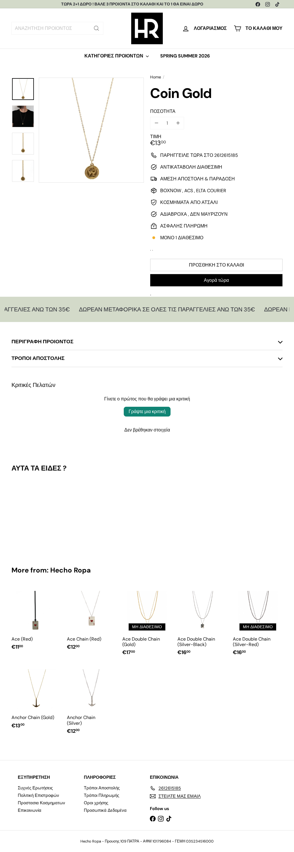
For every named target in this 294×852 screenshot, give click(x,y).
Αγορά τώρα (216, 280)
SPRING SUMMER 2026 (185, 56)
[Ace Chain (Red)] (92, 621)
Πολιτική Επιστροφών (38, 795)
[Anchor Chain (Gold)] (36, 699)
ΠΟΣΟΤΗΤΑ (162, 111)
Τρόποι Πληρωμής (101, 795)
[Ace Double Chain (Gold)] (147, 624)
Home (155, 77)
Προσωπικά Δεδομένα (105, 810)
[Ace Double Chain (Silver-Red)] (258, 624)
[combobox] (57, 28)
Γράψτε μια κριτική (147, 411)
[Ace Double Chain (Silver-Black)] (202, 624)
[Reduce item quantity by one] (156, 123)
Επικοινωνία (29, 810)
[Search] (96, 28)
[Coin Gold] (31, 515)
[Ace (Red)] (36, 621)
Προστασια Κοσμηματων (41, 803)
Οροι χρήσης (96, 803)
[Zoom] (91, 130)
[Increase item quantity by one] (178, 123)
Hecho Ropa (70, 570)
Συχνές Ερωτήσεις (35, 788)
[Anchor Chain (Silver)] (92, 702)
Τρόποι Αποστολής (102, 788)
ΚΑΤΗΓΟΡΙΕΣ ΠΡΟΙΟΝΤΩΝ (114, 56)
